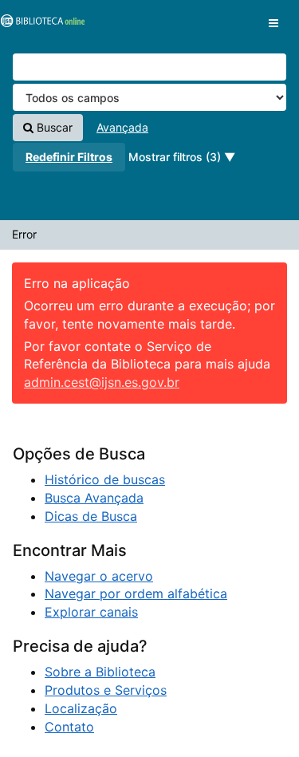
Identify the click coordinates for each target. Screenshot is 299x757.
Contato (69, 727)
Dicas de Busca (91, 516)
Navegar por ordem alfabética (136, 593)
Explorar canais (91, 612)
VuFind (40, 24)
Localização (81, 708)
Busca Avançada (94, 498)
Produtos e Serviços (106, 690)
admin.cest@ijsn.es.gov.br (101, 382)
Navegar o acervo (99, 576)
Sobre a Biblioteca (100, 672)
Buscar (53, 127)
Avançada (122, 127)
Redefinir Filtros (69, 157)
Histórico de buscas (105, 479)
